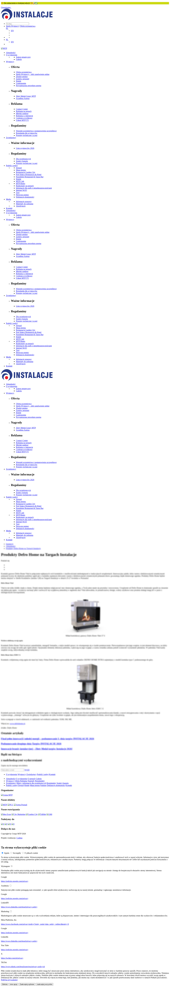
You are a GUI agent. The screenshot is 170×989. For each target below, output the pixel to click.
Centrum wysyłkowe (24, 118)
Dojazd (19, 168)
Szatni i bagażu (22, 161)
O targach (31, 779)
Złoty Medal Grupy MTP (26, 96)
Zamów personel (22, 79)
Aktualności (10, 53)
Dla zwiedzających (23, 159)
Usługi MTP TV (22, 120)
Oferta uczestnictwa (27, 26)
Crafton (19, 838)
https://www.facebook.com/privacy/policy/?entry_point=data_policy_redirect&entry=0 (35, 924)
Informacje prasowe (23, 201)
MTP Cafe (20, 181)
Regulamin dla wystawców (26, 133)
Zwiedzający (11, 138)
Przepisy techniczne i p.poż (26, 135)
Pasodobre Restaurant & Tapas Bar (29, 177)
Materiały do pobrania (24, 204)
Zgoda (6, 853)
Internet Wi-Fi (21, 190)
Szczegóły (17, 853)
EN (12, 31)
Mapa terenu (21, 170)
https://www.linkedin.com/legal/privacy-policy (19, 907)
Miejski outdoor (22, 113)
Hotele (18, 81)
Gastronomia (21, 83)
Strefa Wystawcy (12, 26)
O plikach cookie (31, 853)
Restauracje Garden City (25, 172)
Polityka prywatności (9, 980)
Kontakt (9, 208)
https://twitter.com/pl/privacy (12, 958)
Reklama (23, 781)
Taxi (17, 192)
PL (7, 28)
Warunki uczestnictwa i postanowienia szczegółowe (36, 131)
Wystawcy (10, 62)
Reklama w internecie (24, 116)
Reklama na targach (23, 111)
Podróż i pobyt (12, 166)
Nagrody (31, 781)
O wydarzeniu (11, 55)
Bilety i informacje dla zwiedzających (31, 783)
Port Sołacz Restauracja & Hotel (28, 174)
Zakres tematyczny (23, 57)
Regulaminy (40, 781)
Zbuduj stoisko (22, 77)
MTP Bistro (20, 183)
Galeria (19, 59)
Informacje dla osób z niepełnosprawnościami (34, 188)
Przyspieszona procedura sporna (28, 85)
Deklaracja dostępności (25, 197)
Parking (43, 785)
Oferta (17, 781)
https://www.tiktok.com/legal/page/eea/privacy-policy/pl (23, 967)
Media (8, 199)
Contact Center (22, 109)
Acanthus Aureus (22, 98)
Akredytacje (21, 206)
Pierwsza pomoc (22, 195)
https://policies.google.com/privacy (14, 881)
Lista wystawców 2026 (25, 148)
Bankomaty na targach (25, 186)
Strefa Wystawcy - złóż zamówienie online (32, 74)
